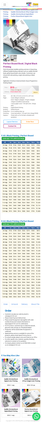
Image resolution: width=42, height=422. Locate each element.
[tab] (6, 304)
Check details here (15, 92)
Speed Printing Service (25, 335)
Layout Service (12, 122)
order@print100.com (11, 316)
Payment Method (18, 318)
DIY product (10, 325)
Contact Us (12, 126)
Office (35, 337)
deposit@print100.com (11, 324)
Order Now (30, 122)
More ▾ (35, 92)
